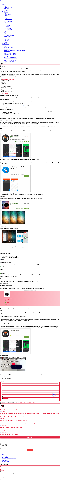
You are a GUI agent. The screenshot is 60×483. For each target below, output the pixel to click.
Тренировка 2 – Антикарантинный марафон (10, 54)
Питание (3, 4)
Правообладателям (7, 51)
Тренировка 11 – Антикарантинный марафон (10, 62)
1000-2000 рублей (4, 444)
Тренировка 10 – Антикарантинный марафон (10, 60)
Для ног (6, 22)
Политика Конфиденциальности (8, 47)
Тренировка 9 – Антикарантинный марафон (10, 59)
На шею (6, 30)
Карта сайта (5, 46)
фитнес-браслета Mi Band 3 (17, 70)
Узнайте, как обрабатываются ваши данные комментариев (26, 402)
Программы (5, 16)
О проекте (3, 462)
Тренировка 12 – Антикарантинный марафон (10, 61)
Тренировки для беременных (9, 35)
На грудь (6, 27)
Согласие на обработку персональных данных (9, 458)
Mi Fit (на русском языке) (6, 80)
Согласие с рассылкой (7, 48)
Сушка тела (5, 42)
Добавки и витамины (5, 44)
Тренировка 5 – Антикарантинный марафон (10, 56)
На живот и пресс (8, 28)
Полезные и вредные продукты (10, 6)
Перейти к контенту (3, 0)
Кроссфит (5, 41)
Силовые (6, 34)
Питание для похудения (7, 14)
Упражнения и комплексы (8, 21)
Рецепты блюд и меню (8, 7)
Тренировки (5, 32)
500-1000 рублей (3, 443)
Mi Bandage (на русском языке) (6, 85)
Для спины (7, 26)
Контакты (5, 45)
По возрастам (6, 15)
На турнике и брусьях (8, 29)
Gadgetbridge (4, 83)
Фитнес (5, 38)
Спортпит (6, 10)
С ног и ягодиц (7, 13)
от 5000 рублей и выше (4, 448)
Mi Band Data (4, 84)
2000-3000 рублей (4, 445)
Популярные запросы (5, 461)
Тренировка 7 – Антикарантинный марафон (10, 58)
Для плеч (6, 23)
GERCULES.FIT (2, 1)
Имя (3, 391)
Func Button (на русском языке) (6, 86)
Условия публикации (7, 49)
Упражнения (5, 18)
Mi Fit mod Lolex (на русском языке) (7, 81)
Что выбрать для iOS (5, 89)
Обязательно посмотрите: (30, 290)
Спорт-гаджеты (4, 43)
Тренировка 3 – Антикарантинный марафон (10, 55)
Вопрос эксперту (30, 437)
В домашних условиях (8, 19)
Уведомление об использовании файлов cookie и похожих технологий (14, 50)
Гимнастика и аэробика (7, 36)
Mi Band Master (4, 82)
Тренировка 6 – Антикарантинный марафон (10, 57)
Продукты (5, 17)
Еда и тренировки (8, 9)
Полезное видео (4, 92)
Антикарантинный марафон (6, 52)
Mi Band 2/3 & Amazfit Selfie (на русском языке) (9, 88)
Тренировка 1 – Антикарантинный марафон (10, 53)
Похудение (3, 11)
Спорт (3, 20)
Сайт (2, 396)
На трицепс (8, 25)
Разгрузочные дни (6, 8)
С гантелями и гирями (8, 31)
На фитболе (7, 39)
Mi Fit (3, 90)
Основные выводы (5, 93)
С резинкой (7, 40)
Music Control (4, 87)
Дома (6, 33)
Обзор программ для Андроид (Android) (8, 79)
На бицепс (8, 24)
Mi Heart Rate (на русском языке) (7, 91)
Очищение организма (7, 5)
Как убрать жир (6, 12)
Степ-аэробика (7, 37)
